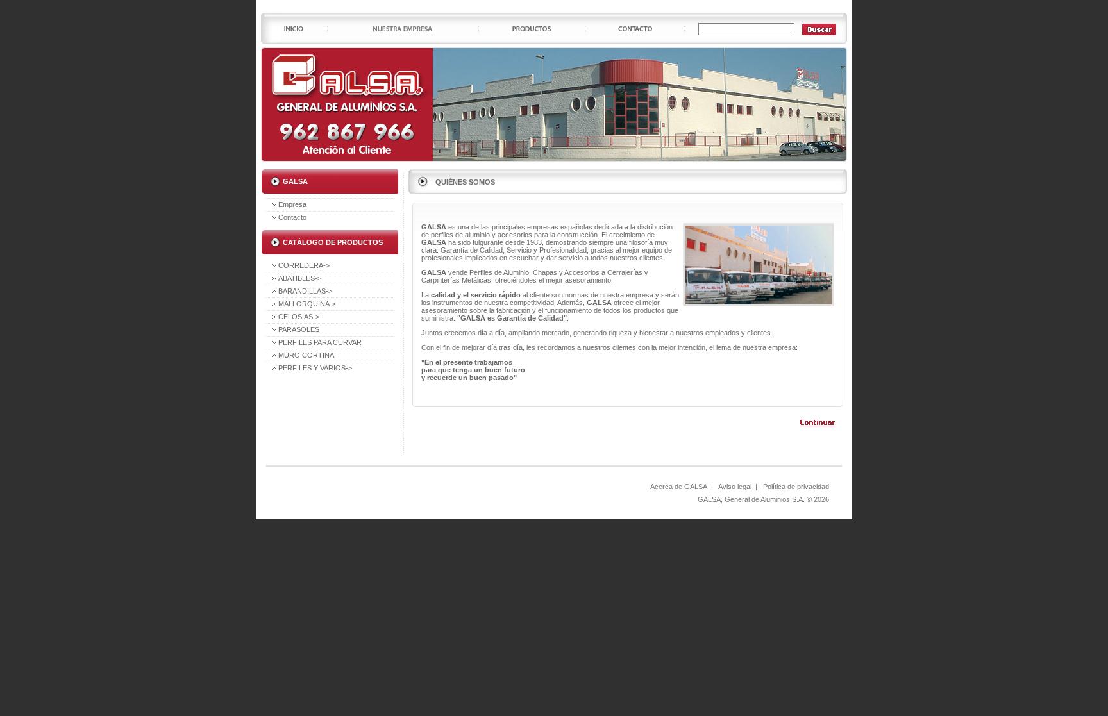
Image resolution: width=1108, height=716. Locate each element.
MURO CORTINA (306, 355)
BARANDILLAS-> (305, 291)
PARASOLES (298, 329)
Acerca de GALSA (678, 486)
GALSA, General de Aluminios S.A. (751, 499)
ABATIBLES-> (299, 278)
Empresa (292, 204)
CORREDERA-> (304, 265)
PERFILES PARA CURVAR (320, 342)
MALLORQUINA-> (307, 304)
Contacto (292, 217)
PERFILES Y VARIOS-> (315, 368)
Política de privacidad (796, 486)
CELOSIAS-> (298, 317)
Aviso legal (734, 486)
